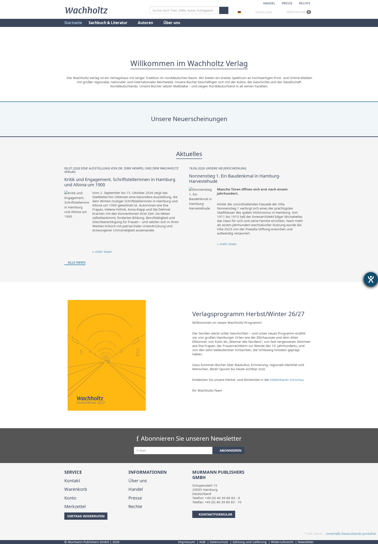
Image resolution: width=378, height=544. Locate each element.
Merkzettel (75, 506)
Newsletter (306, 542)
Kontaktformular (215, 514)
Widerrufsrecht (282, 542)
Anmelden (263, 12)
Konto (70, 498)
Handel (269, 3)
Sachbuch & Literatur (108, 22)
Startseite (73, 22)
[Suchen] (223, 10)
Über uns (171, 22)
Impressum (186, 542)
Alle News (76, 262)
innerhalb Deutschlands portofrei (351, 533)
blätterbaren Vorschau (287, 379)
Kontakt (72, 481)
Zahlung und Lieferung (250, 542)
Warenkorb (298, 12)
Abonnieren (230, 450)
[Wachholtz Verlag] (86, 9)
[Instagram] (72, 528)
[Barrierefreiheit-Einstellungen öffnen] (371, 279)
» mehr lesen (102, 251)
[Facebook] (65, 528)
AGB (202, 542)
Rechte (304, 3)
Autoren (146, 22)
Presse (287, 3)
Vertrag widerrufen (86, 516)
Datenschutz (219, 542)
